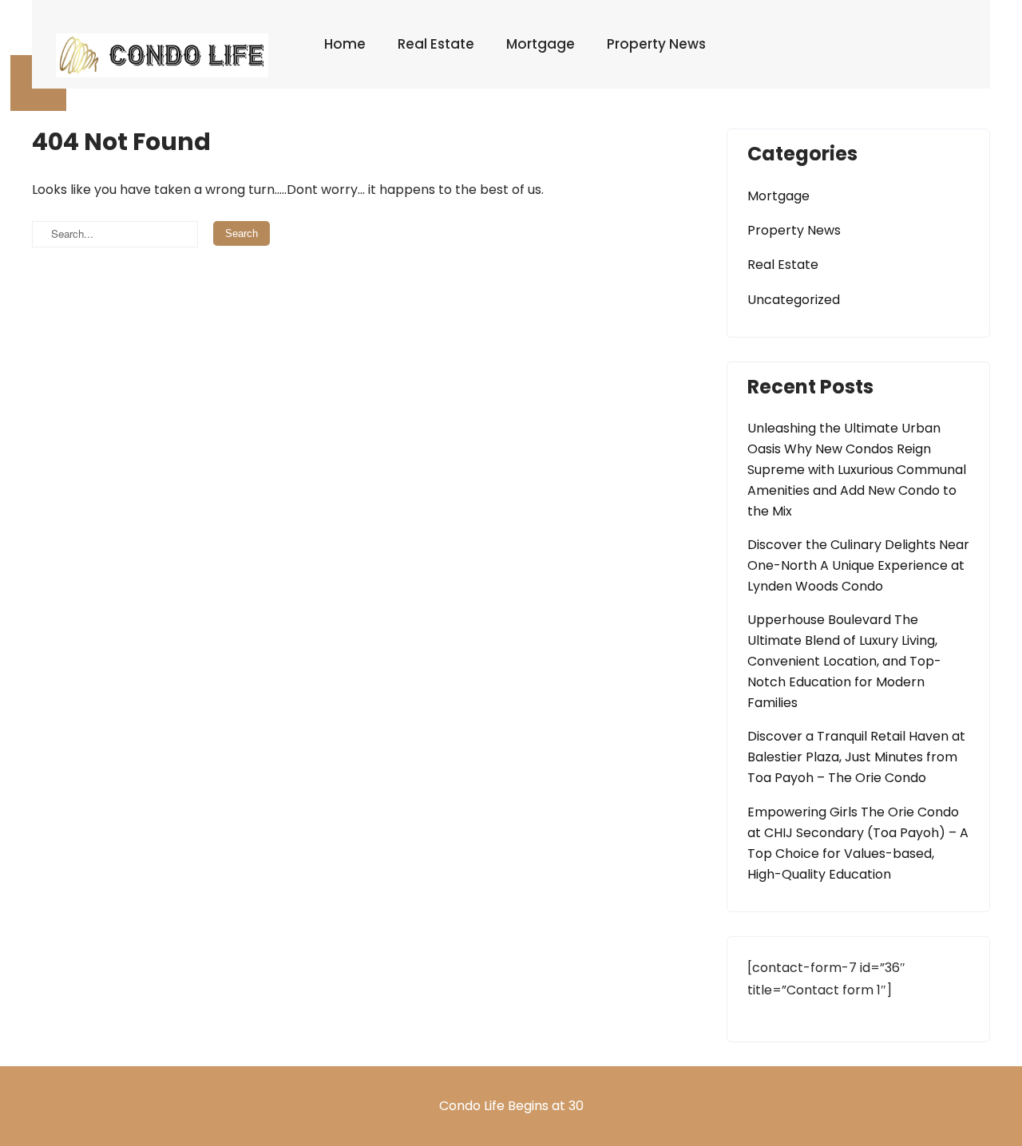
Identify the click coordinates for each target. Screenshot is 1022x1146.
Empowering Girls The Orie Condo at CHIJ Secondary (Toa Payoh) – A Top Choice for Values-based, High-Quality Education (858, 843)
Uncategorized (793, 299)
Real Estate (436, 43)
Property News (656, 43)
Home (345, 43)
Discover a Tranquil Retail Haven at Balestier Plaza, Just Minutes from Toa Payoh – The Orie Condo (856, 757)
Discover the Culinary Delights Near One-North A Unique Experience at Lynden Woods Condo (858, 565)
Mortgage (540, 43)
